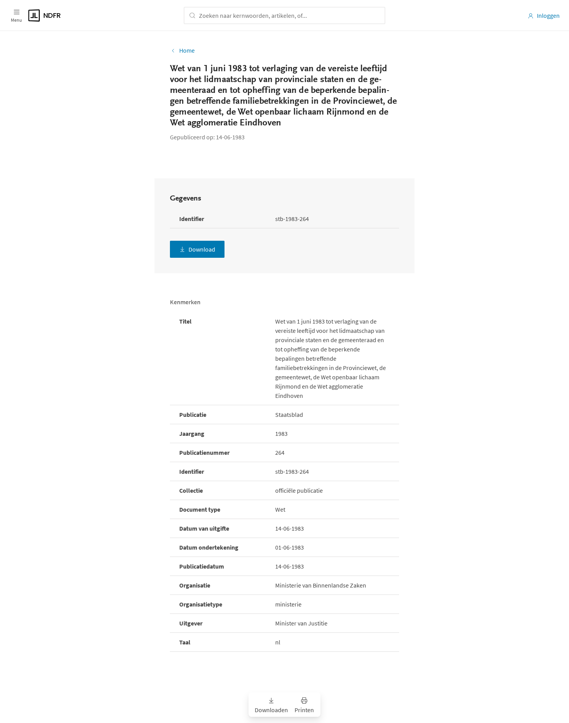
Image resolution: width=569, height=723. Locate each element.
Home (187, 50)
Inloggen (548, 15)
